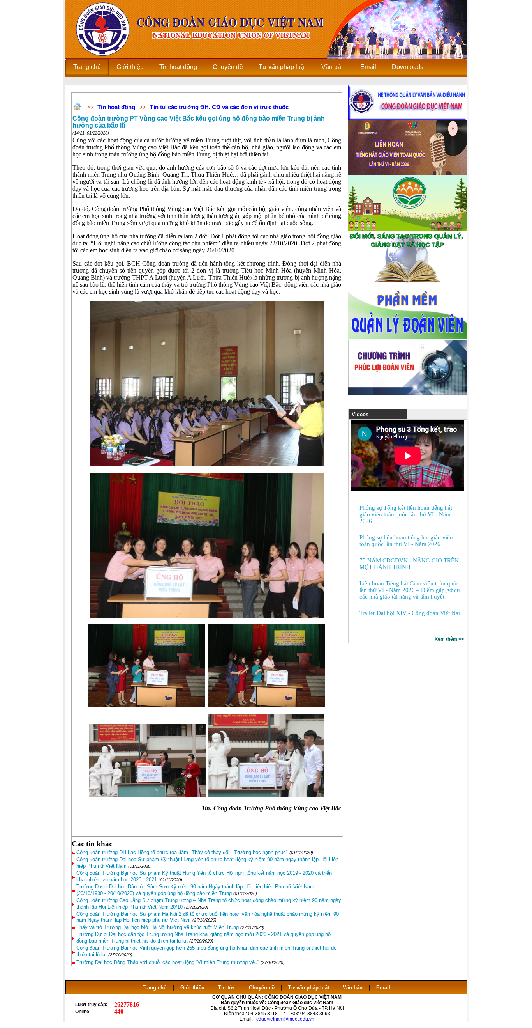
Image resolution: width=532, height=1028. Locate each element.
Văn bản (353, 988)
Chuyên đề (262, 988)
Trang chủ (155, 988)
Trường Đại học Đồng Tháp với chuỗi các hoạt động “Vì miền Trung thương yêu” (167, 962)
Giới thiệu (192, 988)
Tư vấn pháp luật (308, 988)
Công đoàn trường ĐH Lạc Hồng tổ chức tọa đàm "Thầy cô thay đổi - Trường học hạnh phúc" (182, 852)
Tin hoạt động (116, 107)
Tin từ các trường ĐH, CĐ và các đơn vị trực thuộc (219, 107)
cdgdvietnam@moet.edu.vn (285, 1019)
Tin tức (226, 988)
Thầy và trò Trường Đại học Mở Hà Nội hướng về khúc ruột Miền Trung (157, 927)
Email (383, 988)
